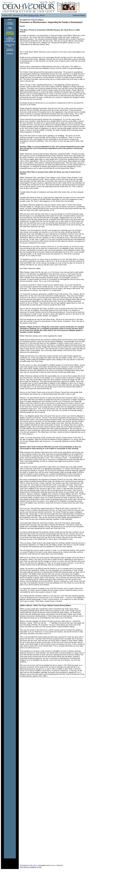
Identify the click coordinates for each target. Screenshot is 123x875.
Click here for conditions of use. (31, 867)
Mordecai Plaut (33, 15)
